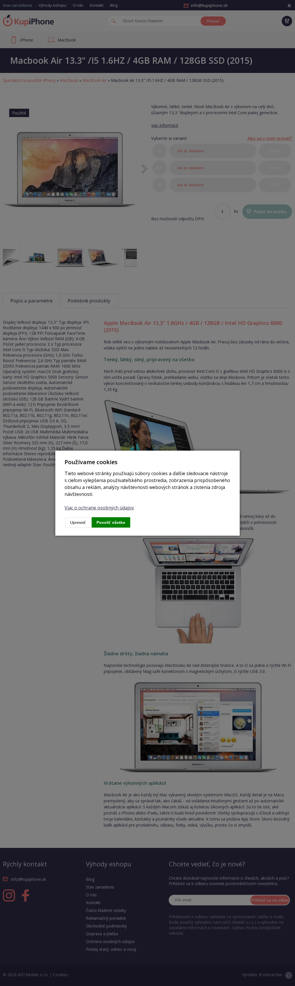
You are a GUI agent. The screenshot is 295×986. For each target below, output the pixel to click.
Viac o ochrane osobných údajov (99, 508)
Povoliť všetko (111, 522)
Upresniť (78, 522)
